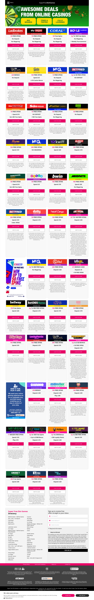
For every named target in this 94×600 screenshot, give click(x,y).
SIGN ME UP (67, 550)
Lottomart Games (31, 547)
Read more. (26, 596)
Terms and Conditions (40, 564)
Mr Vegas (10, 533)
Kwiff (28, 556)
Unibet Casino (11, 547)
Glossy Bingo (11, 552)
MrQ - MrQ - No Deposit (14, 518)
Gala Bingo (29, 520)
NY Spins (10, 539)
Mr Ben (10, 537)
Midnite (29, 540)
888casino (10, 559)
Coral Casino (11, 542)
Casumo (29, 517)
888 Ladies (10, 522)
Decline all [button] (82, 595)
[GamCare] (74, 569)
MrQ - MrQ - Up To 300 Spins (15, 546)
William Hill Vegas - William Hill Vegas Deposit (34, 524)
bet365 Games (30, 533)
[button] (32, 598)
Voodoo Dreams (31, 539)
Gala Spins (10, 535)
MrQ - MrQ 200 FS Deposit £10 (34, 558)
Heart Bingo (11, 558)
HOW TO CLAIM (15, 49)
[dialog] (47, 595)
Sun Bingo (29, 522)
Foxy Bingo (11, 520)
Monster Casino (12, 556)
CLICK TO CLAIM (15, 45)
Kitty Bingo (29, 542)
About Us (54, 564)
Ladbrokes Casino (12, 527)
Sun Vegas (10, 528)
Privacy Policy (26, 564)
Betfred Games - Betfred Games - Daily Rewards (16, 531)
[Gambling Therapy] (74, 578)
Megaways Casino (31, 546)
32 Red (28, 554)
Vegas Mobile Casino (13, 549)
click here (63, 547)
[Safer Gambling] (19, 569)
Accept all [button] (68, 595)
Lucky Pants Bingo (12, 544)
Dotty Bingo (30, 535)
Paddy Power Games (13, 540)
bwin (28, 537)
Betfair (28, 528)
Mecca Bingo (30, 527)
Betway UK (29, 544)
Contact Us (67, 564)
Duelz (28, 530)
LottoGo (29, 552)
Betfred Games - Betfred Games (16, 517)
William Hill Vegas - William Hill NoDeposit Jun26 (34, 550)
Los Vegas (10, 554)
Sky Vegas (29, 518)
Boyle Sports (11, 524)
